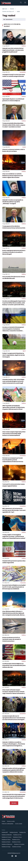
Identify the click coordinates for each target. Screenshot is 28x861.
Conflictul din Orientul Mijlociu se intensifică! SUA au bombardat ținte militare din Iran (14, 665)
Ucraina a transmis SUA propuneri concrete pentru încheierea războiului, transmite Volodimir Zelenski (13, 329)
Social (24, 147)
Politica (24, 46)
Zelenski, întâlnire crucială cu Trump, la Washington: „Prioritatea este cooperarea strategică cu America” (13, 744)
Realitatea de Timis (17, 834)
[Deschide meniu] (25, 3)
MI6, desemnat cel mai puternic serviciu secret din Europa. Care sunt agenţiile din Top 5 (14, 510)
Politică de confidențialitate (7, 823)
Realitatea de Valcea (6, 839)
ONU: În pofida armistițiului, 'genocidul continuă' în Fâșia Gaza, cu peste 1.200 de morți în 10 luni (13, 407)
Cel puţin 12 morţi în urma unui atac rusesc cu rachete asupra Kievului (13, 75)
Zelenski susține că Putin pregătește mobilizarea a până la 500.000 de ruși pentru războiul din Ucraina (13, 770)
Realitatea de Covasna (6, 837)
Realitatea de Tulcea (17, 837)
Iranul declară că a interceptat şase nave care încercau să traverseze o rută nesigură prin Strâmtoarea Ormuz (13, 797)
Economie (23, 582)
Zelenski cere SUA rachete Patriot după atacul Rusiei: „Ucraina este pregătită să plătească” (13, 50)
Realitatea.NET (5, 832)
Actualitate (23, 72)
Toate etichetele (8, 19)
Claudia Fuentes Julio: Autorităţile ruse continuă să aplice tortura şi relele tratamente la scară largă (13, 381)
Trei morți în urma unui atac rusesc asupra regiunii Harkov (13, 485)
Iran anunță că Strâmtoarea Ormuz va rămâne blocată (13, 277)
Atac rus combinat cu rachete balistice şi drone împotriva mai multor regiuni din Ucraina (12, 175)
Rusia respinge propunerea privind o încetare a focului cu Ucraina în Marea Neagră (13, 252)
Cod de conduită (18, 823)
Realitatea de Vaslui (16, 842)
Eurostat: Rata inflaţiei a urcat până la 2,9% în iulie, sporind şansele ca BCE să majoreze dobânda (13, 587)
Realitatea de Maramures (7, 844)
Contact (3, 821)
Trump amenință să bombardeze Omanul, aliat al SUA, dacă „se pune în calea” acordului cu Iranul (13, 125)
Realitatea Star (22, 832)
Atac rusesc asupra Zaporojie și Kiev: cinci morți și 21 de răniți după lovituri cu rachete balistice (14, 433)
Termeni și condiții (11, 821)
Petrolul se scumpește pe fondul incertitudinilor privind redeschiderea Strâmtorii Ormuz (12, 459)
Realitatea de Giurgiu (6, 846)
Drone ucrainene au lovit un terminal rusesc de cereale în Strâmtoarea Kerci (11, 639)
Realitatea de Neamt (6, 842)
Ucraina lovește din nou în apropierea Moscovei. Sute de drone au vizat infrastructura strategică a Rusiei (13, 718)
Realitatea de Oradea (16, 846)
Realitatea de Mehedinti (7, 834)
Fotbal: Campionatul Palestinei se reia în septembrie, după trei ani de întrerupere (13, 355)
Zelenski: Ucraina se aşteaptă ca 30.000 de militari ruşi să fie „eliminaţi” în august (12, 201)
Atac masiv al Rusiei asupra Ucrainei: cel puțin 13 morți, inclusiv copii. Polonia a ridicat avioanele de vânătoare (13, 692)
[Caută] (20, 3)
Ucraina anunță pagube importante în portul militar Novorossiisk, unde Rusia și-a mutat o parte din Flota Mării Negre (13, 303)
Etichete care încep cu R (8, 11)
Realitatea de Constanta (19, 844)
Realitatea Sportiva (14, 832)
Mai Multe (14, 803)
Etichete (12, 9)
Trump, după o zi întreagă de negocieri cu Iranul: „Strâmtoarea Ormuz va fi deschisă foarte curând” (14, 536)
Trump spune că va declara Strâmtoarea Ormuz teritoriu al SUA (13, 227)
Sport (24, 351)
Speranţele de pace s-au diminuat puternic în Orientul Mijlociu (13, 100)
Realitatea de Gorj (16, 839)
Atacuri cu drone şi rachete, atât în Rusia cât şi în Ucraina (13, 150)
